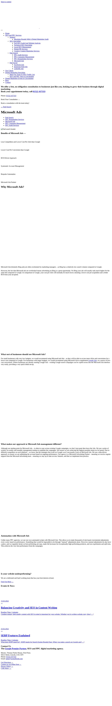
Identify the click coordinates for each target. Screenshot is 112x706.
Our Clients (9, 71)
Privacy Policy (7, 666)
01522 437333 (39, 91)
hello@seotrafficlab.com (14, 659)
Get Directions (7, 662)
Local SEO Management (22, 47)
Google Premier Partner (15, 648)
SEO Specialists (15, 41)
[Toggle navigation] (2, 30)
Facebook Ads (19, 65)
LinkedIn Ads (19, 69)
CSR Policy (6, 668)
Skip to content (6, 2)
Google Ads (92, 360)
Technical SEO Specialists (23, 45)
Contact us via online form (11, 664)
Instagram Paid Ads (20, 67)
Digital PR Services (21, 49)
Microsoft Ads (19, 61)
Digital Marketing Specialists (15, 73)
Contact (8, 82)
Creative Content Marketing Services (26, 51)
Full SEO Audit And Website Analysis (27, 43)
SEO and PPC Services (13, 35)
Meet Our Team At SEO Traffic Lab (22, 74)
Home (7, 33)
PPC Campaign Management (24, 57)
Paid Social (13, 63)
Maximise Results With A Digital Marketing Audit (31, 39)
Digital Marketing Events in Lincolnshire (19, 78)
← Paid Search (6, 107)
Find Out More (7, 582)
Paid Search (14, 53)
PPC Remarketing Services (23, 59)
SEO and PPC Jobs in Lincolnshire (22, 76)
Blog (7, 80)
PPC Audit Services (21, 55)
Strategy (12, 37)
